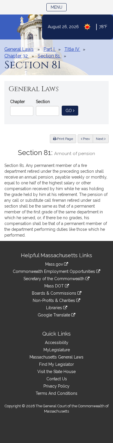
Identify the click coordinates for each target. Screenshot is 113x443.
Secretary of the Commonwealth (54, 278)
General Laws (19, 49)
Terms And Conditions (56, 393)
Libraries (54, 307)
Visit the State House (56, 371)
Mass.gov (54, 264)
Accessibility (56, 342)
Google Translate (54, 315)
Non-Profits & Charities (54, 300)
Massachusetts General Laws (56, 357)
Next (100, 139)
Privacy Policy (56, 386)
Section (43, 101)
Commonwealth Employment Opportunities (54, 271)
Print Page (64, 139)
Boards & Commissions (54, 293)
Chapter (17, 101)
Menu (59, 7)
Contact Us (56, 379)
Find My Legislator (56, 364)
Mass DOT (54, 286)
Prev (87, 138)
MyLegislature (56, 349)
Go (71, 110)
